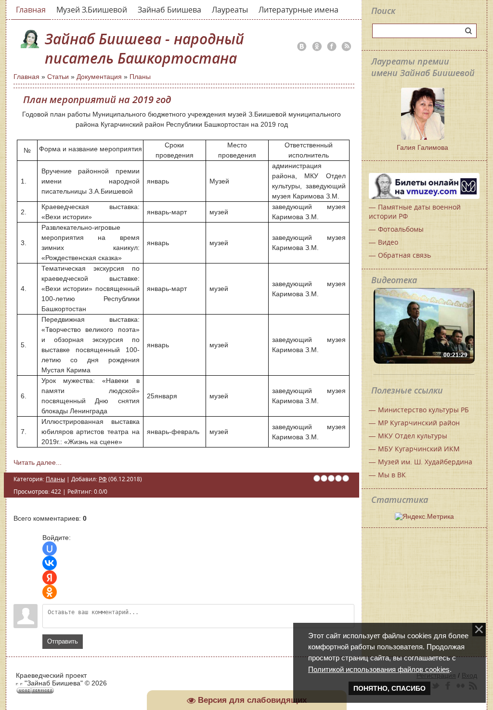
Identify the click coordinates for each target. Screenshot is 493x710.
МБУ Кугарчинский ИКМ (419, 448)
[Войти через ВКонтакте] (49, 563)
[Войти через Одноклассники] (49, 592)
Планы (140, 76)
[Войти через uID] (49, 548)
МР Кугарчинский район (419, 422)
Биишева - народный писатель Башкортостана (144, 48)
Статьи (58, 76)
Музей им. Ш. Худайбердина (425, 461)
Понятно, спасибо (389, 688)
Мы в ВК (392, 474)
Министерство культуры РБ (423, 409)
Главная (26, 76)
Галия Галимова (422, 147)
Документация (99, 76)
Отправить (62, 641)
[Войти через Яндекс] (49, 577)
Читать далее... (37, 462)
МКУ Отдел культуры (412, 435)
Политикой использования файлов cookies (379, 669)
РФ (103, 479)
